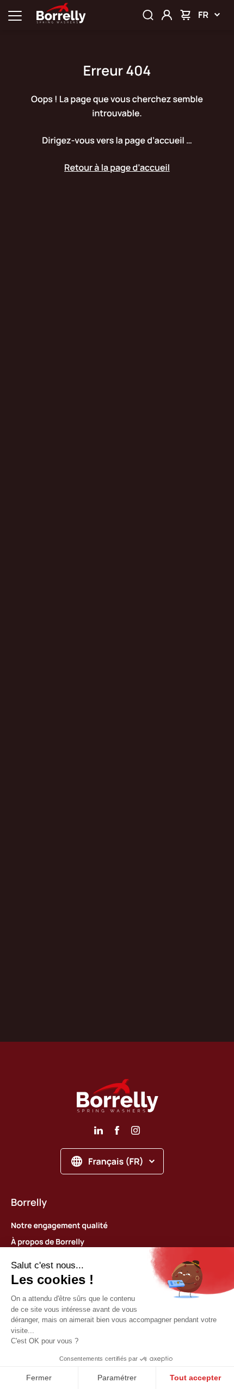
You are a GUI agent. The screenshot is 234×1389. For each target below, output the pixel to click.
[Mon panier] (185, 15)
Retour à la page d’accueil (117, 167)
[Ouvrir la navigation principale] (15, 15)
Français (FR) (116, 1161)
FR (203, 15)
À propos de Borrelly (47, 1242)
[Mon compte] (167, 15)
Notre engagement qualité (59, 1226)
